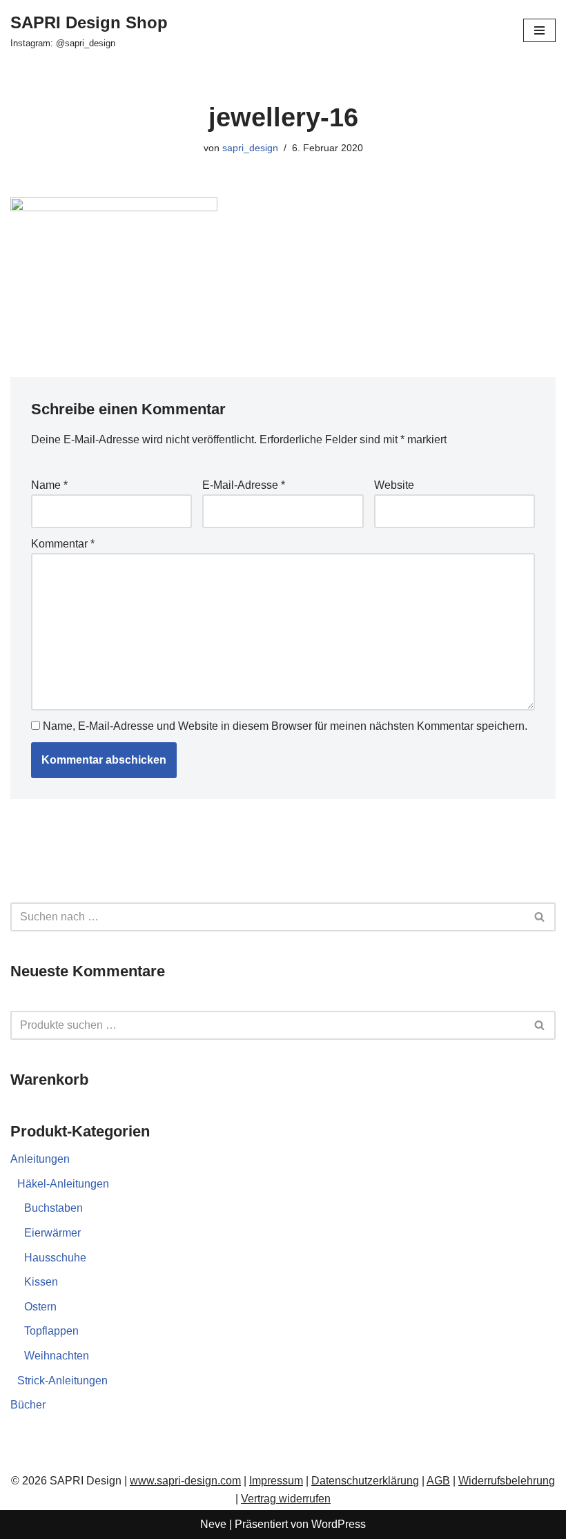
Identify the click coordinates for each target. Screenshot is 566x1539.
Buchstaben (53, 1208)
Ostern (40, 1307)
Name (49, 485)
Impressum (276, 1481)
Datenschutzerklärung (365, 1481)
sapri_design (250, 147)
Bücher (28, 1405)
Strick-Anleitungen (62, 1380)
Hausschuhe (55, 1258)
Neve (213, 1524)
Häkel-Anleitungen (63, 1184)
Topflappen (51, 1331)
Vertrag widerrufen (286, 1498)
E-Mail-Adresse (243, 485)
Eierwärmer (52, 1233)
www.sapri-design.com (185, 1481)
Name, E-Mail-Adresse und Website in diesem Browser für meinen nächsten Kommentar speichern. (285, 726)
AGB (438, 1481)
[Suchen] (540, 916)
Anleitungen (40, 1159)
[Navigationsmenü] (539, 30)
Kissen (41, 1282)
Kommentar (63, 544)
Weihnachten (56, 1356)
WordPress (338, 1524)
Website (394, 485)
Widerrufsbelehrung (506, 1481)
